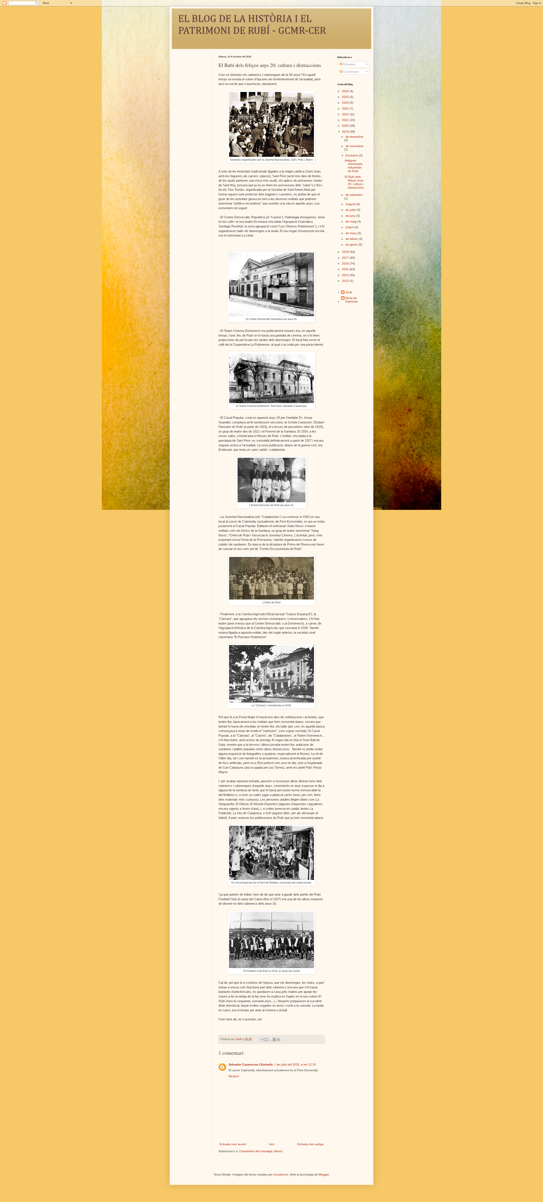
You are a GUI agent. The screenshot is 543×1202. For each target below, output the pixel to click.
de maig (351, 221)
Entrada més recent (233, 1144)
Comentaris (350, 71)
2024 (346, 102)
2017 (346, 257)
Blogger (324, 1174)
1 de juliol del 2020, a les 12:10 (295, 1064)
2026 (346, 91)
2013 (346, 280)
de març (351, 233)
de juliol (351, 209)
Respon (234, 1076)
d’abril (350, 227)
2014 (346, 275)
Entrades (348, 64)
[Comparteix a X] (270, 1039)
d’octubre (352, 155)
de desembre (354, 136)
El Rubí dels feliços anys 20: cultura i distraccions (354, 182)
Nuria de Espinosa (351, 299)
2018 (346, 251)
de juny (351, 215)
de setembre (354, 194)
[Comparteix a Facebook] (274, 1039)
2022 (346, 114)
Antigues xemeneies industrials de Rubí (353, 166)
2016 (346, 263)
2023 (346, 108)
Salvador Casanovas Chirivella (251, 1064)
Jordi (348, 292)
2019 (346, 131)
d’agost (351, 204)
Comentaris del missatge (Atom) (261, 1151)
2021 (346, 120)
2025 (346, 97)
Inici (271, 1144)
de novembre (354, 146)
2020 (346, 125)
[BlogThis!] (266, 1039)
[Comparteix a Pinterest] (278, 1039)
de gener (352, 244)
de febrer (352, 239)
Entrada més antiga (310, 1144)
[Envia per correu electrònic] (262, 1039)
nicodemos (281, 1174)
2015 (346, 269)
